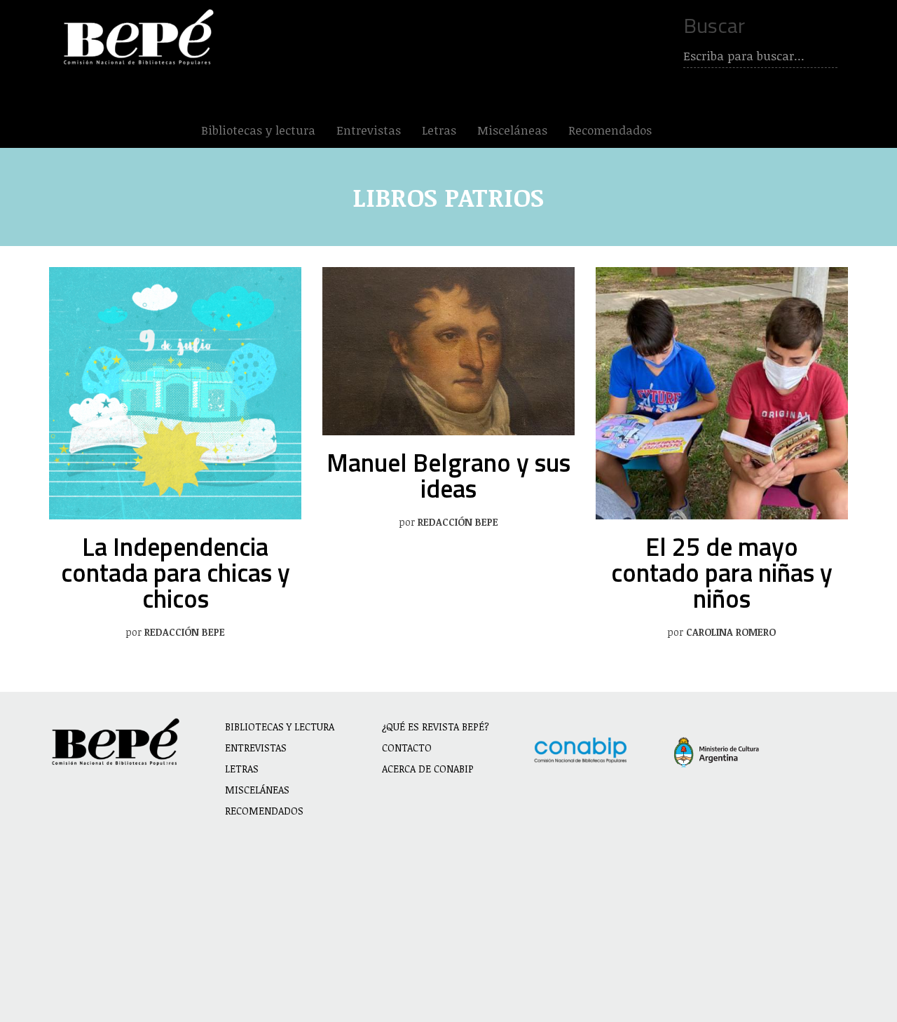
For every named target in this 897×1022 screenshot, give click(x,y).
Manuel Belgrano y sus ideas (448, 475)
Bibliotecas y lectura (258, 130)
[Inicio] (141, 37)
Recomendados (610, 130)
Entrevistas (368, 130)
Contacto (407, 747)
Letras (439, 130)
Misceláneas (512, 130)
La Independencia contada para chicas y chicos (175, 572)
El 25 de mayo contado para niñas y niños (722, 572)
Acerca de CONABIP (428, 768)
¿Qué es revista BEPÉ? (435, 726)
